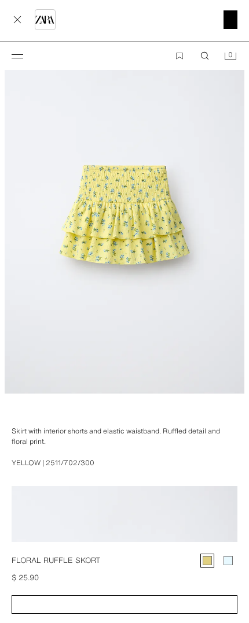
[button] (124, 604)
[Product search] (205, 56)
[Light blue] (228, 561)
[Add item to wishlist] (179, 56)
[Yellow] (207, 561)
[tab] (6, 414)
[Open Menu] (17, 56)
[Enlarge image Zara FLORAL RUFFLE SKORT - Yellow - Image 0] (124, 214)
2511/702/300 (70, 463)
